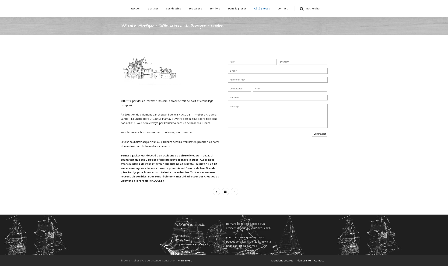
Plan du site (304, 260)
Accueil (135, 8)
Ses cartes (195, 8)
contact (237, 245)
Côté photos (262, 8)
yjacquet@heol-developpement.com (193, 244)
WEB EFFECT (186, 260)
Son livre (215, 8)
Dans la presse (237, 8)
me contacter (184, 132)
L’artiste (153, 8)
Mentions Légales (282, 260)
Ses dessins (173, 8)
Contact (283, 8)
